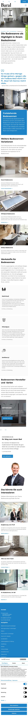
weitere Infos (6, 418)
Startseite (3, 31)
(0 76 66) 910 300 (9, 1)
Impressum (3, 657)
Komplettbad (13, 31)
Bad (8, 31)
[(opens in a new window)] (26, 26)
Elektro (2, 631)
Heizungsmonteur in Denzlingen (8, 628)
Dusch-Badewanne (6, 188)
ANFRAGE (26, 36)
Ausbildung (3, 644)
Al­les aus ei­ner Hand (7, 558)
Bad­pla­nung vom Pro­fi (8, 525)
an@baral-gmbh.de (15, 1)
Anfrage (24, 1)
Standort (3, 1)
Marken (2, 646)
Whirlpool (4, 222)
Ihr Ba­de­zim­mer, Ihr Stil (8, 592)
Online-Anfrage (4, 649)
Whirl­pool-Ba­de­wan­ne (8, 214)
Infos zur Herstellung (7, 308)
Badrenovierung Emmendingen (8, 625)
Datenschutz (4, 654)
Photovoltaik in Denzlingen (7, 633)
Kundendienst (4, 638)
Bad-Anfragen (7, 456)
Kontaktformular (5, 651)
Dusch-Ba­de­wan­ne (7, 180)
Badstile (3, 599)
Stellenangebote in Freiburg (7, 641)
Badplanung (4, 533)
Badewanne (20, 31)
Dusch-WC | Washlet (5, 636)
